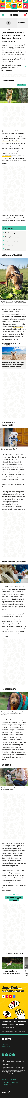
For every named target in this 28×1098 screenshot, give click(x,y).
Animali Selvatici (7, 1031)
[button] (3, 996)
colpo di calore (18, 326)
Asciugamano (9, 245)
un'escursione (6, 156)
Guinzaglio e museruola (12, 237)
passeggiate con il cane (9, 133)
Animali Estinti (20, 1031)
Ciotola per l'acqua (10, 233)
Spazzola (7, 249)
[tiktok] (3, 1054)
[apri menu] (3, 15)
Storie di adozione (8, 1025)
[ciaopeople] (6, 1092)
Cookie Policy (15, 1082)
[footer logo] (6, 1039)
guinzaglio (5, 462)
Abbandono (20, 1025)
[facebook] (13, 1054)
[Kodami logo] (14, 15)
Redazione (13, 1079)
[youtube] (10, 1054)
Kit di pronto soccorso (11, 241)
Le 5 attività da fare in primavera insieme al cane (11, 972)
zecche (4, 599)
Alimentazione (6, 1021)
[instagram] (6, 1054)
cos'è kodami (5, 1079)
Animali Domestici (8, 1028)
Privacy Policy (5, 1082)
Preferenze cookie (6, 1084)
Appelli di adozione (19, 1021)
